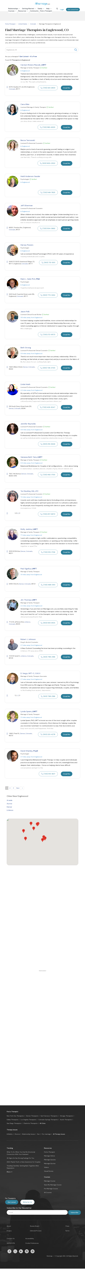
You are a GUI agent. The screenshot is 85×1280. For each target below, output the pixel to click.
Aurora (9, 804)
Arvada (9, 800)
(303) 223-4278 (49, 734)
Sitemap (49, 1256)
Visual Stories (48, 1171)
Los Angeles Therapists (28, 1120)
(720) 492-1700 (49, 475)
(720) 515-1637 (49, 774)
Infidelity (10, 1134)
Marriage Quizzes (50, 1160)
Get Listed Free (73, 9)
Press (67, 1226)
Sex (38, 1134)
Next (17, 788)
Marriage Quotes (49, 1163)
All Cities (43, 1123)
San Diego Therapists (14, 1123)
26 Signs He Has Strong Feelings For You (20, 1158)
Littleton (27, 622)
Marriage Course (49, 1181)
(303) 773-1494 (49, 295)
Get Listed (12, 1202)
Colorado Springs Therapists (48, 1120)
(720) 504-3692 (48, 228)
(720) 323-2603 (49, 88)
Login (62, 9)
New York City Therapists (15, 1116)
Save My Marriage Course (52, 1185)
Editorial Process (35, 1231)
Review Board (34, 1226)
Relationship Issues (28, 1134)
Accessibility (29, 1238)
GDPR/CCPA (11, 1243)
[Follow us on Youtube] (21, 1251)
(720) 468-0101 (49, 585)
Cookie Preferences (32, 1243)
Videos (46, 1167)
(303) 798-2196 (49, 657)
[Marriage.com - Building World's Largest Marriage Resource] (42, 3)
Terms (67, 1231)
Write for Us (27, 1202)
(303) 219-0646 (49, 444)
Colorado (12, 89)
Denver (25, 367)
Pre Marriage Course (51, 1189)
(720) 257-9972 (49, 514)
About (9, 1226)
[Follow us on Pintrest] (33, 1251)
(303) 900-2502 (48, 163)
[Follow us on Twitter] (15, 1251)
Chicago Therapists (66, 1116)
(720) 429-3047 (48, 407)
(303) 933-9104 (49, 623)
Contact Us (11, 1238)
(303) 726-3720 (49, 368)
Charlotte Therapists (30, 1123)
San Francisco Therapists (49, 1116)
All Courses (48, 1192)
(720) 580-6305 (48, 127)
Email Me (66, 88)
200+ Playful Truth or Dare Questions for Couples (23, 1162)
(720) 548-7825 (49, 192)
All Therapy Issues (59, 1134)
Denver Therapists (32, 1116)
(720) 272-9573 (49, 334)
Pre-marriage (46, 1134)
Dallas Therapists (12, 1120)
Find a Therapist (12, 1112)
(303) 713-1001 (49, 262)
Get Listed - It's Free (28, 56)
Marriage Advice (49, 1156)
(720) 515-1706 (49, 552)
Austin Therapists (66, 1120)
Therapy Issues (12, 1130)
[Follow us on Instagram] (27, 1251)
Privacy (9, 1231)
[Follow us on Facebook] (9, 1251)
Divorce (17, 1134)
